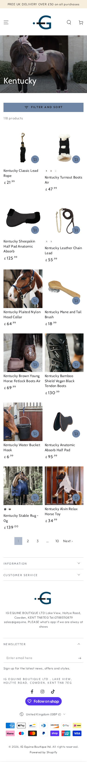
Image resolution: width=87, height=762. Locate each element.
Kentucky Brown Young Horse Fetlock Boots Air (22, 378)
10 (57, 541)
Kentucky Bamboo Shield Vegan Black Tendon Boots (60, 381)
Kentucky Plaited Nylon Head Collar (22, 314)
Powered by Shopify (43, 752)
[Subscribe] (81, 658)
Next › (68, 541)
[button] (69, 22)
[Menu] (6, 22)
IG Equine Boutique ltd (35, 746)
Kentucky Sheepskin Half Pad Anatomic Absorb (19, 246)
